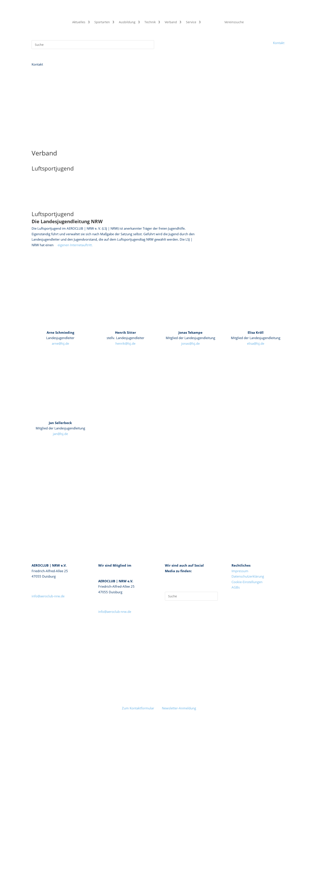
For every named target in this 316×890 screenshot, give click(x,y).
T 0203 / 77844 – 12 (47, 585)
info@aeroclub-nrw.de (48, 596)
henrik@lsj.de (125, 343)
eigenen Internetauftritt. (75, 245)
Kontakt (278, 43)
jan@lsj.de (60, 434)
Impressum (240, 571)
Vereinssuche (234, 22)
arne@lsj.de (60, 343)
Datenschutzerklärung (248, 576)
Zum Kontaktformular (138, 708)
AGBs (236, 587)
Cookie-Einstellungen (247, 582)
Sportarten (102, 22)
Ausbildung (127, 22)
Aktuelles (78, 22)
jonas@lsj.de (190, 343)
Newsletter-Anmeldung (179, 708)
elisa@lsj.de (255, 343)
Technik (150, 22)
